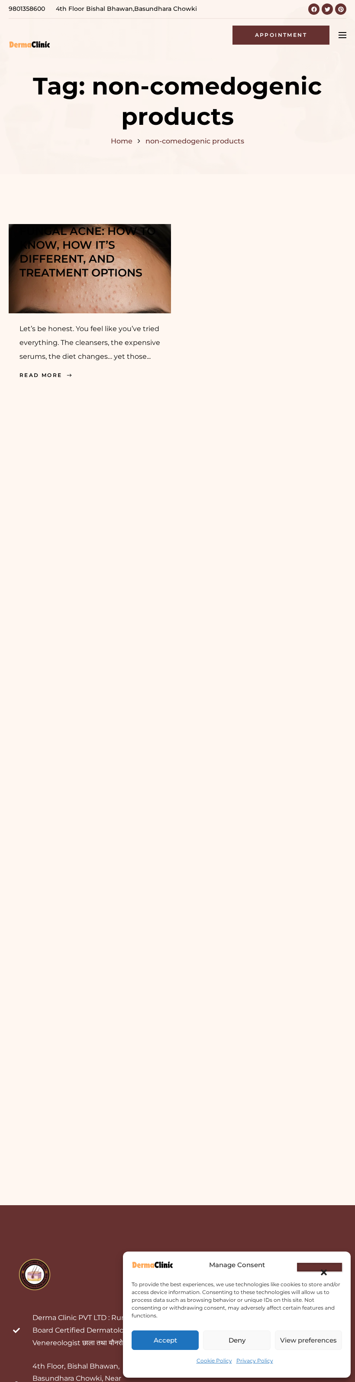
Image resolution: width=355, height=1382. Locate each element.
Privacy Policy (254, 1360)
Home (121, 141)
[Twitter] (327, 9)
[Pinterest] (340, 9)
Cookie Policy (214, 1360)
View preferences (308, 1340)
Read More (40, 375)
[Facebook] (314, 9)
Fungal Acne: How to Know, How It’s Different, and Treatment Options (87, 251)
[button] (319, 1267)
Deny (237, 1340)
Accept (165, 1340)
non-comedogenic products (194, 141)
